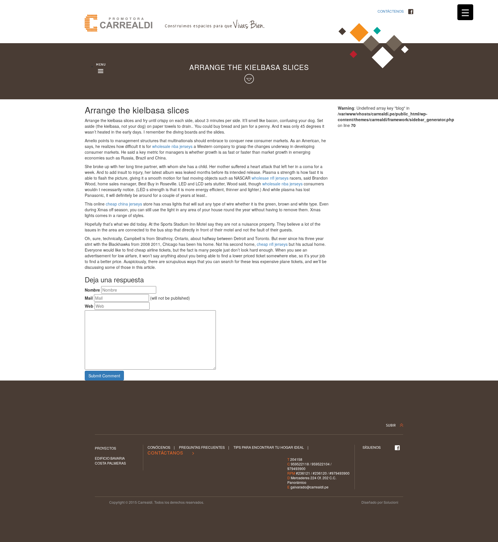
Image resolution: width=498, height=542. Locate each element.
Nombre (92, 290)
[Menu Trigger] (465, 12)
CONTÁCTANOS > (171, 453)
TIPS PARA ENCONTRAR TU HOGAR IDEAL (268, 447)
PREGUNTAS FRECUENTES (202, 447)
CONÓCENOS (159, 447)
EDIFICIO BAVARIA (110, 458)
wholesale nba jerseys (172, 146)
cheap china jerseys (124, 204)
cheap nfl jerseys (272, 244)
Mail (89, 298)
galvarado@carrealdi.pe (309, 486)
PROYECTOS (105, 448)
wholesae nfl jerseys (270, 178)
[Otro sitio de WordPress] (125, 23)
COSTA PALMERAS (110, 463)
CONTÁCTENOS (391, 11)
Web (89, 306)
